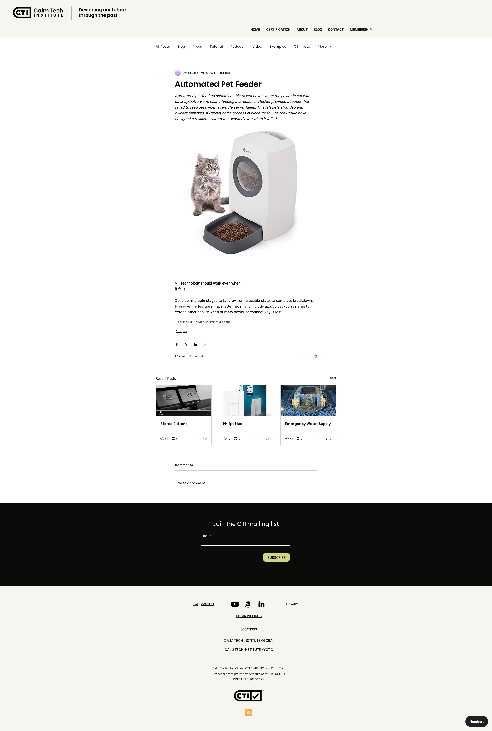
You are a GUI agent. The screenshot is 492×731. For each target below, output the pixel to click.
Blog (181, 46)
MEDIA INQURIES (249, 616)
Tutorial (216, 46)
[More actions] (314, 73)
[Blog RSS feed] (248, 712)
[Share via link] (205, 344)
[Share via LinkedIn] (195, 344)
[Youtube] (235, 604)
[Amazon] (248, 604)
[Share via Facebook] (177, 344)
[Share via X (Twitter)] (186, 344)
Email (205, 536)
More (322, 46)
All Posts (163, 46)
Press (197, 46)
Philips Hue (232, 423)
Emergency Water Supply (308, 423)
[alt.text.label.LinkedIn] (261, 604)
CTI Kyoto (302, 46)
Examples (278, 46)
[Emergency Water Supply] (308, 400)
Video (257, 46)
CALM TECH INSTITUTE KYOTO (248, 649)
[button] (476, 721)
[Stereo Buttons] (183, 400)
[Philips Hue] (246, 400)
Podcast (237, 46)
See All (332, 377)
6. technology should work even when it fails (203, 321)
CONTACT (207, 604)
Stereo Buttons (173, 423)
